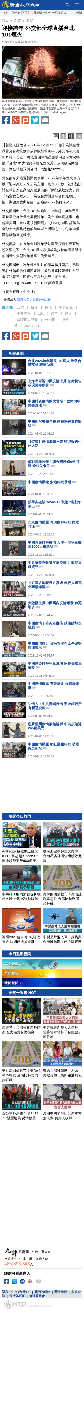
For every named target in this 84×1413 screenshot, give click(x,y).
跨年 (54, 313)
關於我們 (61, 1291)
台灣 (20, 307)
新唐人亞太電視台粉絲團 (34, 299)
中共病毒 (66, 307)
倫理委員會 (37, 1296)
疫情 (48, 307)
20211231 (31, 326)
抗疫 (34, 307)
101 (41, 313)
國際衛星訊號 (27, 320)
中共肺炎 (24, 313)
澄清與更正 (17, 1296)
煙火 (68, 313)
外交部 (50, 320)
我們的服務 (42, 1291)
